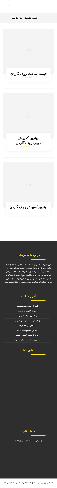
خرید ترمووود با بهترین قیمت (27, 335)
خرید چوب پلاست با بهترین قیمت (27, 340)
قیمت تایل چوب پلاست (27, 311)
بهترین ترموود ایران (27, 326)
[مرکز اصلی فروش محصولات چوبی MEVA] (8, 6)
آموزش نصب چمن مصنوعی (27, 306)
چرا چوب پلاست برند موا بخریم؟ (27, 321)
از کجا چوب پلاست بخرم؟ (27, 316)
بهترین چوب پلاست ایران (27, 330)
